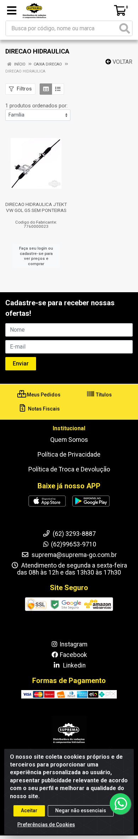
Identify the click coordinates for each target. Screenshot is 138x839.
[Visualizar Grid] (46, 89)
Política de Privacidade (69, 454)
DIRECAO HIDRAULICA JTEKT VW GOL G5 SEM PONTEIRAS (36, 207)
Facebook (73, 654)
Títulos (103, 394)
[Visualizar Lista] (58, 89)
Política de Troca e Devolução (69, 469)
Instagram (73, 644)
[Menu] (11, 10)
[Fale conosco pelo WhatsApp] (120, 803)
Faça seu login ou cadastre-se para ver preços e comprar (36, 256)
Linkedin (74, 665)
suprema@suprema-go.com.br (73, 554)
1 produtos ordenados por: (36, 105)
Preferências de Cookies (46, 824)
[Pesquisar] (124, 28)
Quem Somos (69, 439)
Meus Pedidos (43, 394)
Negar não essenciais (80, 810)
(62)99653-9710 (73, 544)
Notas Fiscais (43, 409)
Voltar (121, 61)
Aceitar (29, 810)
